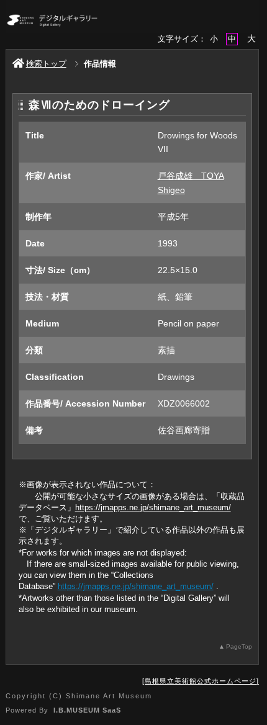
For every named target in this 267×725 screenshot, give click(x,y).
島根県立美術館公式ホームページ (200, 681)
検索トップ (46, 63)
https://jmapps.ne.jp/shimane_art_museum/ (153, 507)
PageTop (239, 646)
